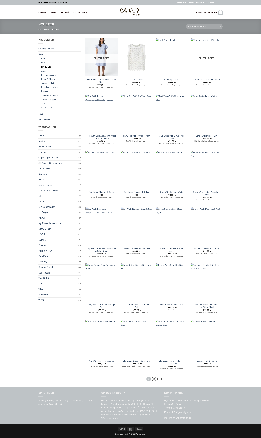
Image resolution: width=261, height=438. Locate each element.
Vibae (41, 289)
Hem (40, 29)
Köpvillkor (200, 2)
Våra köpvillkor (108, 418)
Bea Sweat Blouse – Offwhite (136, 192)
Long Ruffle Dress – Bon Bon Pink (136, 305)
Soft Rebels (44, 273)
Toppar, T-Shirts (48, 83)
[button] (210, 3)
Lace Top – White (136, 79)
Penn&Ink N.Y (45, 251)
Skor (43, 103)
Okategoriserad (46, 48)
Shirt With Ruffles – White (171, 192)
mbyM (41, 218)
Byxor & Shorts (48, 79)
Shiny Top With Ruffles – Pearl (136, 136)
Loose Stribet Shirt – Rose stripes (171, 249)
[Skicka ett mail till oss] (221, 2)
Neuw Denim (44, 229)
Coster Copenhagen (52, 163)
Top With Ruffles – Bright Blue (136, 248)
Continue (42, 152)
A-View (41, 141)
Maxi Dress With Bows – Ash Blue (171, 137)
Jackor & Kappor (48, 99)
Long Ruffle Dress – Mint (207, 136)
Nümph (42, 240)
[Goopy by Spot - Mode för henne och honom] (130, 12)
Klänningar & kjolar (49, 87)
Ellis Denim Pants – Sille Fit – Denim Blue (171, 362)
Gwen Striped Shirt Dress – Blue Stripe (101, 80)
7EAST (41, 135)
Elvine (41, 179)
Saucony (42, 262)
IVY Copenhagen (46, 207)
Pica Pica (43, 256)
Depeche (42, 174)
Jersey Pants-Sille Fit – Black (172, 304)
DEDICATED (44, 168)
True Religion (44, 278)
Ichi (40, 196)
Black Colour (44, 146)
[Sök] (192, 13)
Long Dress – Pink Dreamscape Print (101, 305)
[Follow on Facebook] (216, 2)
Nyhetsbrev (181, 2)
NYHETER (46, 67)
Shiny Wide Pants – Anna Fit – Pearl (206, 193)
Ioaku (41, 201)
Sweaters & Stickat (49, 95)
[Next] (159, 379)
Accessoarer (46, 107)
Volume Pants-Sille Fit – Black (206, 79)
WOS (41, 300)
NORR (41, 234)
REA (43, 63)
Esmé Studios (45, 185)
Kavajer (44, 91)
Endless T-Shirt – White (206, 361)
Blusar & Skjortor (48, 75)
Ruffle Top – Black (172, 79)
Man (53, 13)
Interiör (65, 13)
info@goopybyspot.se (183, 412)
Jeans (44, 71)
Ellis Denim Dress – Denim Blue (136, 361)
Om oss (191, 2)
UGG (41, 283)
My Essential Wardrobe (49, 223)
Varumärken (80, 13)
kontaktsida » (186, 418)
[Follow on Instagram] (218, 2)
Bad (43, 59)
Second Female (46, 267)
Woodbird (43, 294)
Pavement (43, 245)
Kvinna (42, 13)
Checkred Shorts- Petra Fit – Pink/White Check (206, 305)
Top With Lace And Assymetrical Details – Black (101, 249)
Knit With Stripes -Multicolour (101, 361)
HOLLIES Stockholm (48, 190)
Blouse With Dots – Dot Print (206, 248)
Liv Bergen (43, 212)
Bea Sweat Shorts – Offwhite (101, 192)
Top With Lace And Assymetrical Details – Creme (101, 137)
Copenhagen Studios (48, 157)
